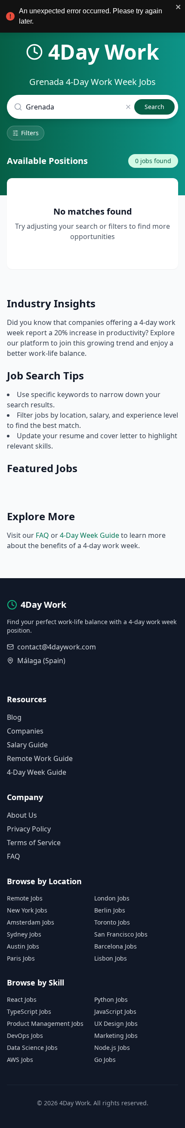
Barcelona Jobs (115, 946)
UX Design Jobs (116, 1023)
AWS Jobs (20, 1059)
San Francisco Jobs (121, 934)
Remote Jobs (25, 898)
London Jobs (112, 898)
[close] (179, 6)
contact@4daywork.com (56, 647)
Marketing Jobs (116, 1035)
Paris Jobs (21, 958)
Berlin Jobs (109, 910)
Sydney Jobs (24, 934)
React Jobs (22, 999)
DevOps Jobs (25, 1035)
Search (154, 107)
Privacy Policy (29, 829)
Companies (25, 731)
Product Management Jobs (45, 1023)
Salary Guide (27, 744)
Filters (30, 133)
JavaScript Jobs (115, 1011)
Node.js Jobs (112, 1047)
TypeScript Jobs (29, 1011)
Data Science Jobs (32, 1047)
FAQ (42, 535)
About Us (22, 815)
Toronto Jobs (112, 922)
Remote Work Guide (40, 758)
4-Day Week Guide (89, 535)
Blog (14, 717)
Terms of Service (34, 842)
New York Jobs (27, 910)
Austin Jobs (23, 946)
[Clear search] (128, 107)
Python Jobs (111, 999)
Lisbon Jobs (110, 958)
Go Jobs (105, 1059)
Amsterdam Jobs (30, 922)
